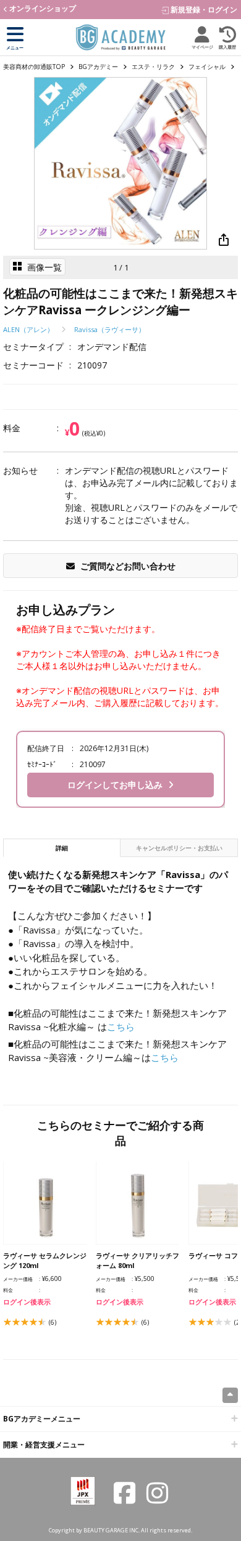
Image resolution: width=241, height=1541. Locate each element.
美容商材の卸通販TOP (34, 66)
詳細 (75, 847)
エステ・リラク (153, 66)
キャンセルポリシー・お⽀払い (179, 848)
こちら (121, 1026)
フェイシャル (207, 66)
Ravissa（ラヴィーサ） (109, 329)
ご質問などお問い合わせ (126, 566)
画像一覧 (43, 267)
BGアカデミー (98, 66)
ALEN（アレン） (28, 329)
